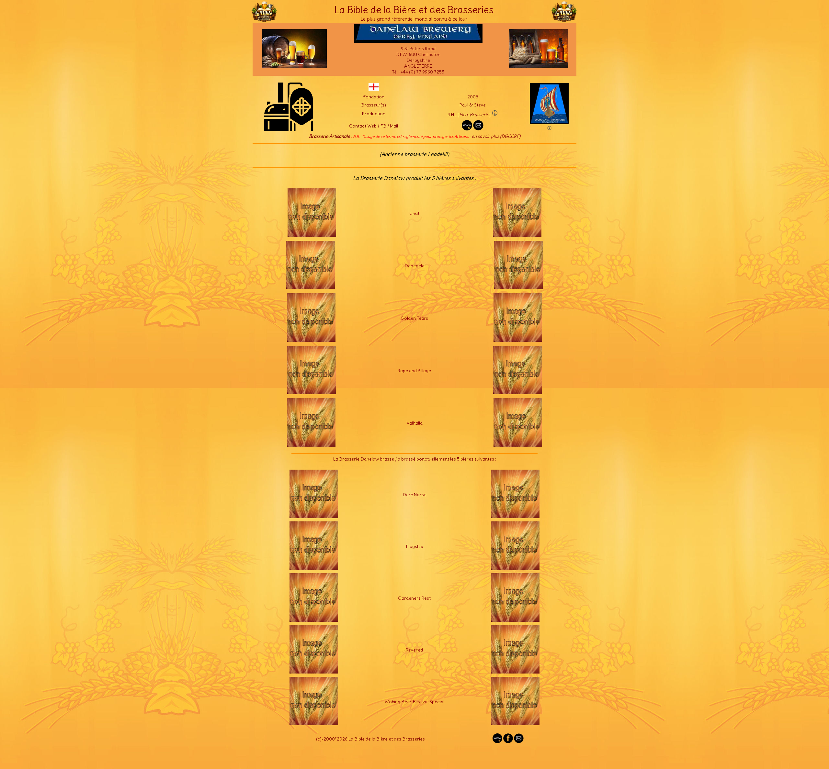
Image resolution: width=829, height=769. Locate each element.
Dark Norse (414, 494)
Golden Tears (414, 318)
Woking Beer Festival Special (414, 702)
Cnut (414, 213)
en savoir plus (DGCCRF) (495, 136)
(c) (319, 739)
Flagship (414, 546)
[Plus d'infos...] (312, 235)
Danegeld (414, 266)
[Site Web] (497, 741)
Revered (414, 650)
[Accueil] (264, 19)
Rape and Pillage (414, 370)
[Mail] (519, 741)
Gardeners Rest (414, 598)
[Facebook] (508, 741)
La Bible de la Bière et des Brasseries (414, 10)
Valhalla (414, 423)
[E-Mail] (478, 129)
